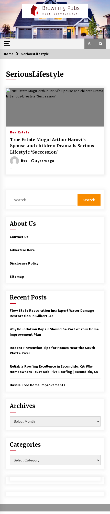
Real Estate (19, 132)
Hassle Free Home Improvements (37, 385)
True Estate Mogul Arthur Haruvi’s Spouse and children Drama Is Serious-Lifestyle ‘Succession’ (53, 146)
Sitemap (17, 276)
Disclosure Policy (24, 263)
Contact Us (19, 236)
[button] (89, 44)
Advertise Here (22, 250)
